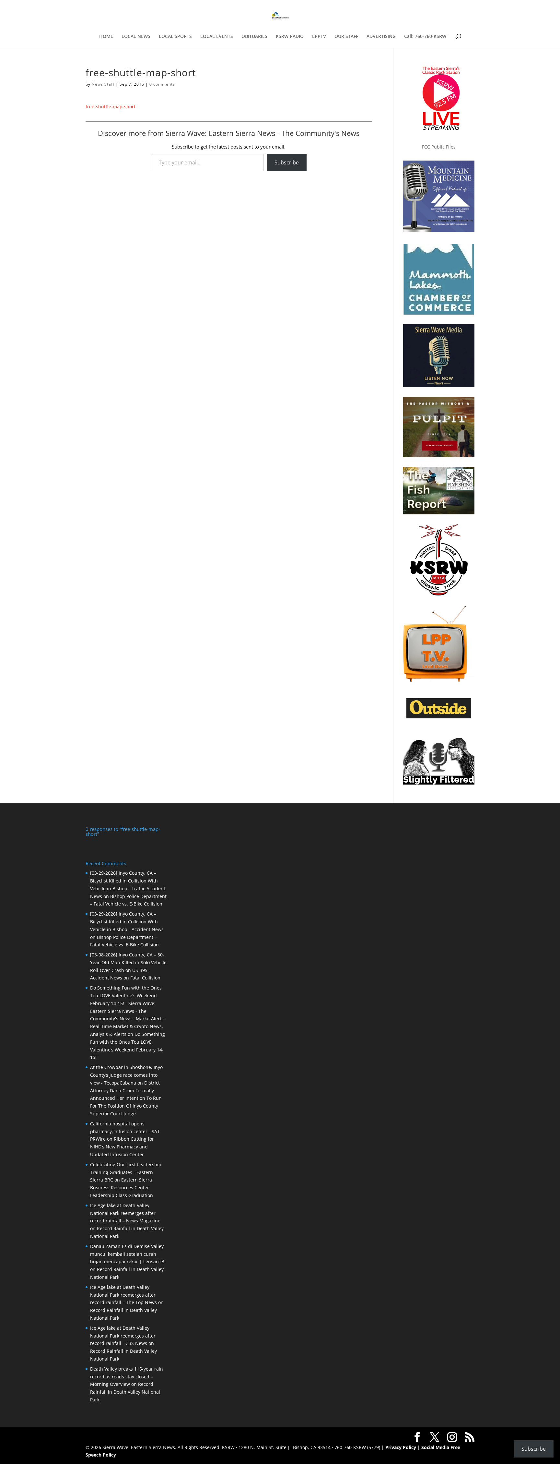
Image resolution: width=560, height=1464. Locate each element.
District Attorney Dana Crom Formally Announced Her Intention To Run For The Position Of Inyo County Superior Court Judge (126, 1098)
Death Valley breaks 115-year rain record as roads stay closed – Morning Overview (126, 1376)
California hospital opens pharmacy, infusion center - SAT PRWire (125, 1131)
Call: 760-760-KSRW (425, 36)
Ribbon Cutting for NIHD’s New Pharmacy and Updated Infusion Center (122, 1147)
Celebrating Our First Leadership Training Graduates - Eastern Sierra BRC (125, 1172)
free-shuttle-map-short (110, 106)
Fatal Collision (145, 978)
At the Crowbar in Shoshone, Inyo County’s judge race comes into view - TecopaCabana (126, 1075)
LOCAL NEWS (136, 36)
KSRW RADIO (290, 36)
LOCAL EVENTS (216, 36)
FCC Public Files (439, 147)
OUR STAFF (346, 36)
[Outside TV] (438, 717)
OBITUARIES (254, 36)
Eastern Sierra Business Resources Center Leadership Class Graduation (121, 1187)
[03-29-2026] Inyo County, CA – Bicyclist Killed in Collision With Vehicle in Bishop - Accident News (127, 921)
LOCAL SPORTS (175, 36)
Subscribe (286, 162)
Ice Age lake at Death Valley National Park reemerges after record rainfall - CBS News (123, 1336)
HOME (106, 36)
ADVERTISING (381, 36)
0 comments (162, 84)
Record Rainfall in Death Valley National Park (125, 1392)
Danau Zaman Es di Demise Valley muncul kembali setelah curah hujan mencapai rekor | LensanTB (127, 1254)
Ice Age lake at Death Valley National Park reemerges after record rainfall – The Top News (123, 1295)
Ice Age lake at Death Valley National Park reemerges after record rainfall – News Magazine (125, 1213)
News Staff (103, 84)
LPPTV (319, 36)
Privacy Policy (400, 1447)
